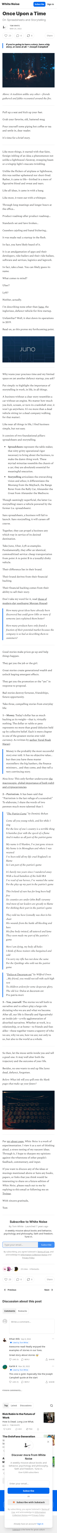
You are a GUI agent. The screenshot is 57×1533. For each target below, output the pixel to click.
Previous (12, 1289)
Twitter (6, 1194)
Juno (41, 307)
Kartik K (13, 1366)
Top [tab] (6, 1405)
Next (46, 1289)
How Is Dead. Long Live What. (18, 1421)
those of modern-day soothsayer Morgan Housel (24, 601)
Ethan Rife (14, 1338)
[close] (48, 1441)
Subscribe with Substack (31, 1502)
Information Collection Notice (34, 1254)
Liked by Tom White (20, 1342)
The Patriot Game (17, 814)
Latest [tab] (14, 1405)
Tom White (15, 26)
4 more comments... (12, 1390)
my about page (15, 1141)
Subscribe (39, 4)
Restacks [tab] (22, 1311)
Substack (16, 1529)
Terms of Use (43, 1251)
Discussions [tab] (25, 1405)
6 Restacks (34, 1269)
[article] (28, 1421)
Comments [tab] (9, 1311)
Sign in (50, 4)
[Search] (51, 1406)
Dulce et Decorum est (19, 974)
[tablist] (15, 1311)
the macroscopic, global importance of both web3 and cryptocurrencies (28, 783)
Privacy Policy (38, 1515)
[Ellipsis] (53, 1338)
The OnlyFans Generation (18, 1436)
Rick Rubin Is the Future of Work (18, 1415)
